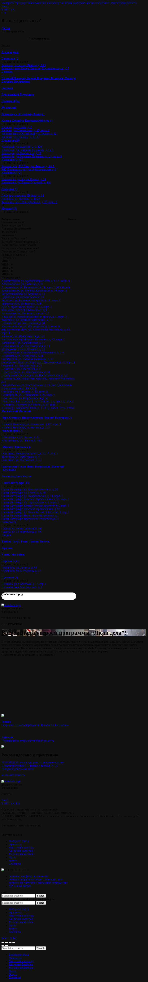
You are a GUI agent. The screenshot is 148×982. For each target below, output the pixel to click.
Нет (7, 28)
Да (3, 28)
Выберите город (11, 3)
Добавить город (12, 594)
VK (12, 9)
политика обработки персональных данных (35, 879)
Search (40, 895)
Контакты (131, 3)
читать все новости (13, 775)
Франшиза (27, 3)
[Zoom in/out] (13, 942)
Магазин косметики (96, 3)
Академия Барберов (72, 3)
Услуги (120, 3)
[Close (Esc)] (2, 942)
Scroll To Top (9, 938)
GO (3, 12)
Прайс (112, 3)
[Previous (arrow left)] (2, 945)
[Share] (6, 942)
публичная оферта (20, 885)
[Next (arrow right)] (6, 945)
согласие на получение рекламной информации (38, 882)
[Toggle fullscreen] (10, 942)
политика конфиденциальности (28, 876)
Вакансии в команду (47, 3)
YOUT (5, 9)
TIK (18, 803)
